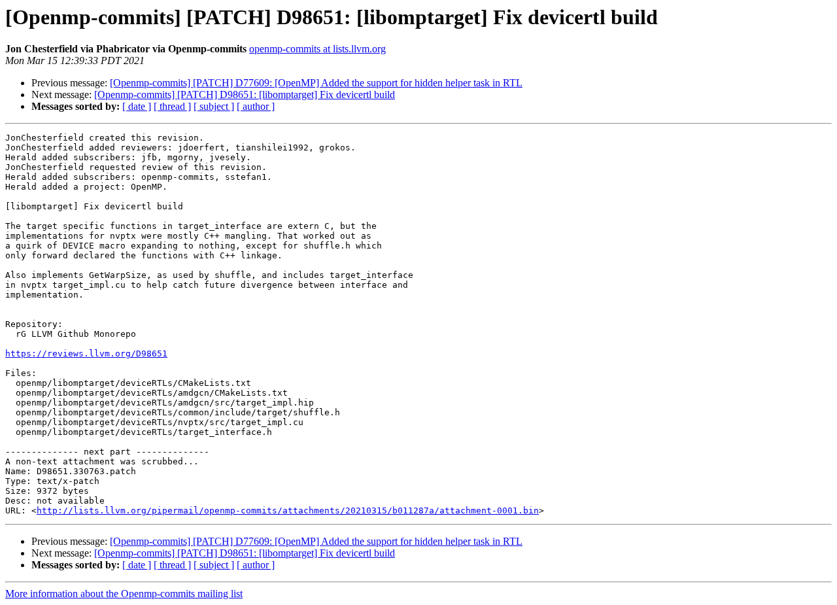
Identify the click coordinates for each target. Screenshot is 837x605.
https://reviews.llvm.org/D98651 (86, 353)
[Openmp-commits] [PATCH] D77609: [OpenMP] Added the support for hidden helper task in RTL (316, 82)
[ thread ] (172, 106)
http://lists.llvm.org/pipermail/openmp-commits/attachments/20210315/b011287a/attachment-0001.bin (288, 510)
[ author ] (256, 106)
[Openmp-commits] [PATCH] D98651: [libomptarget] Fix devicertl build (244, 94)
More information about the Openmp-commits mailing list (124, 593)
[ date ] (136, 106)
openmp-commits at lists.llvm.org (317, 48)
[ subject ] (214, 106)
